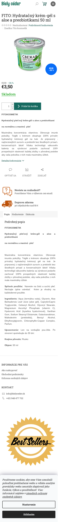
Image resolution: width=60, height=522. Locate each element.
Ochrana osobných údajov (15, 378)
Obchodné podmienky (13, 374)
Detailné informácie (11, 160)
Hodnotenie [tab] (18, 214)
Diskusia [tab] (30, 214)
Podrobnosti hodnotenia (41, 25)
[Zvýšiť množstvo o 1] (12, 104)
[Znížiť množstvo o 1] (12, 108)
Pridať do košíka (29, 106)
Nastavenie (29, 504)
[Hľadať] (37, 4)
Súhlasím (28, 514)
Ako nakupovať (9, 370)
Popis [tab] (7, 214)
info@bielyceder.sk (15, 393)
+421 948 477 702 (14, 398)
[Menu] (53, 4)
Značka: (15, 28)
